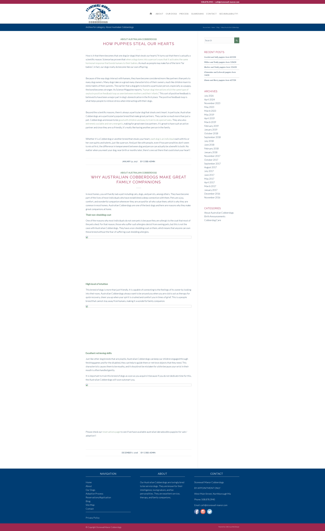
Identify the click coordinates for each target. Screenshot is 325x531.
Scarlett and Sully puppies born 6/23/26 (220, 57)
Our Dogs (90, 489)
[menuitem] (151, 14)
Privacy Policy (93, 517)
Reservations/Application (98, 497)
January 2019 (210, 129)
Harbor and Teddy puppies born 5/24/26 (220, 67)
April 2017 (209, 182)
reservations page (111, 431)
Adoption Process (94, 493)
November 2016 (212, 197)
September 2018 (212, 137)
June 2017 (209, 174)
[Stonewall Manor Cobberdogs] (98, 14)
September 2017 (212, 163)
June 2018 (209, 144)
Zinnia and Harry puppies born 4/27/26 (220, 80)
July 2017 (209, 171)
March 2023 (210, 110)
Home (89, 482)
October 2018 (211, 133)
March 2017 (210, 186)
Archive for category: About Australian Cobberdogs (110, 27)
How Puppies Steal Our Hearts (138, 43)
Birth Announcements (214, 216)
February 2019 (211, 125)
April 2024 (209, 99)
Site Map (90, 504)
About (89, 486)
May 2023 (209, 107)
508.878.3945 (207, 2)
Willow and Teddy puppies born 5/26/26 (220, 62)
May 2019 (209, 114)
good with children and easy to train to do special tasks (145, 120)
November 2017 (212, 156)
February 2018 (211, 148)
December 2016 (212, 193)
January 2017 (210, 190)
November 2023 (212, 103)
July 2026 (209, 95)
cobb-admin (149, 161)
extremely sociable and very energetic (104, 123)
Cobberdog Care (212, 220)
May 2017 (209, 178)
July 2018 (209, 141)
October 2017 (211, 159)
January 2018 (210, 152)
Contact (90, 508)
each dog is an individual (162, 138)
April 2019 (209, 118)
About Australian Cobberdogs (138, 39)
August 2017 (210, 167)
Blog (88, 501)
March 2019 (210, 122)
